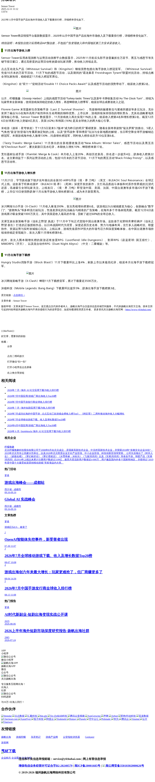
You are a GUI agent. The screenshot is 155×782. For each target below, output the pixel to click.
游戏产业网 (52, 737)
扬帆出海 (6, 737)
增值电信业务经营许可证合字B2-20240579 (46, 765)
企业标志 (6, 758)
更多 (7, 475)
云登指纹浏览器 (71, 737)
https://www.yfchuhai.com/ (138, 309)
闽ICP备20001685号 (87, 765)
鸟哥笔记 (36, 737)
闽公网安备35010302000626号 (124, 765)
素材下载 (8, 751)
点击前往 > (19, 295)
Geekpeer (89, 737)
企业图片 (16, 758)
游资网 (4, 742)
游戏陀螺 (21, 737)
